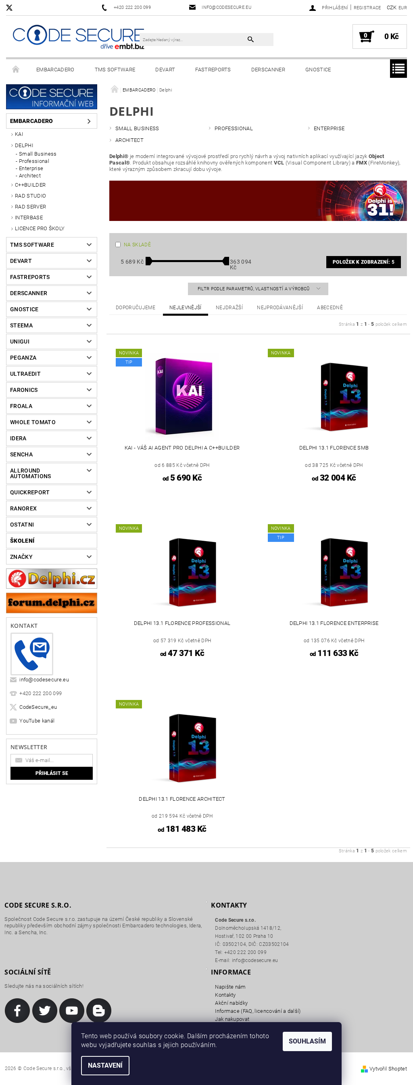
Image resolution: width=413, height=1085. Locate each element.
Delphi (24, 145)
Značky (21, 557)
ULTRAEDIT (25, 374)
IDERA (18, 438)
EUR (402, 7)
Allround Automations (30, 473)
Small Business (37, 154)
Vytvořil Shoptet (388, 1069)
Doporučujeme (135, 307)
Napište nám (230, 987)
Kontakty (225, 995)
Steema (21, 325)
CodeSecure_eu (38, 707)
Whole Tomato (33, 422)
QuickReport (30, 492)
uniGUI (19, 341)
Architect (30, 176)
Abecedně (330, 307)
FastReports (213, 70)
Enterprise (31, 168)
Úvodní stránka (16, 69)
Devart (165, 70)
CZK (392, 7)
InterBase (29, 218)
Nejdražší (229, 307)
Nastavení (105, 1065)
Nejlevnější (185, 307)
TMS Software (115, 70)
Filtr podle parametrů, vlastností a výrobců (254, 289)
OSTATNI (22, 524)
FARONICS (24, 390)
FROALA (21, 406)
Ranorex (23, 508)
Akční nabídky (231, 1003)
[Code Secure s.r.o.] (78, 37)
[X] (13, 7)
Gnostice (318, 70)
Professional (34, 161)
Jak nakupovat (232, 1019)
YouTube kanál (36, 721)
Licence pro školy (40, 228)
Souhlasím (307, 1041)
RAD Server (30, 207)
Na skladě (137, 245)
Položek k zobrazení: (363, 262)
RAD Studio (30, 196)
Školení (22, 540)
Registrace (367, 7)
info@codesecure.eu (44, 680)
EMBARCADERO (55, 70)
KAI (19, 134)
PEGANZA (23, 357)
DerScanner (268, 70)
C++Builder (30, 185)
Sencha (21, 454)
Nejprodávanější (280, 307)
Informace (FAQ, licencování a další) (258, 1011)
